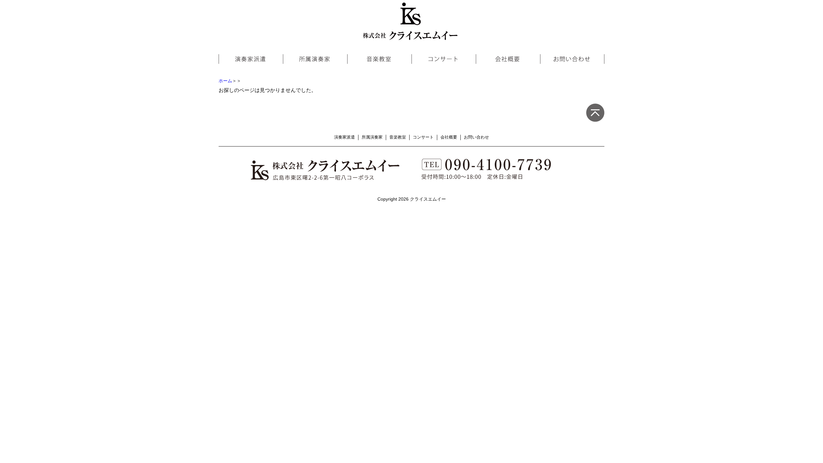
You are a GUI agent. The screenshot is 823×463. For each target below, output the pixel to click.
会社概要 (448, 137)
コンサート (423, 137)
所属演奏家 (372, 137)
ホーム (225, 80)
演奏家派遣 (344, 137)
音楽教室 (397, 137)
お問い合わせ (476, 137)
